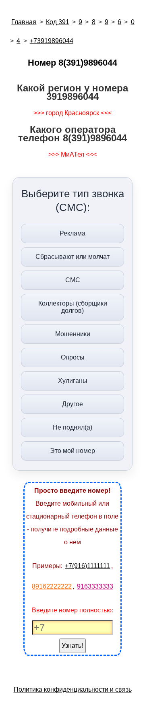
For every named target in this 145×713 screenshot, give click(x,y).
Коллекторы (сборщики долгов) (72, 307)
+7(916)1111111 (87, 565)
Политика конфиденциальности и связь (73, 689)
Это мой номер (72, 450)
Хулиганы (72, 380)
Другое (72, 404)
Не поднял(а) (72, 427)
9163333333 (95, 586)
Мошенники (72, 334)
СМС (72, 280)
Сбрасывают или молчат (72, 256)
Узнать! (72, 645)
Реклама (72, 233)
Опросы (73, 357)
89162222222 (52, 586)
